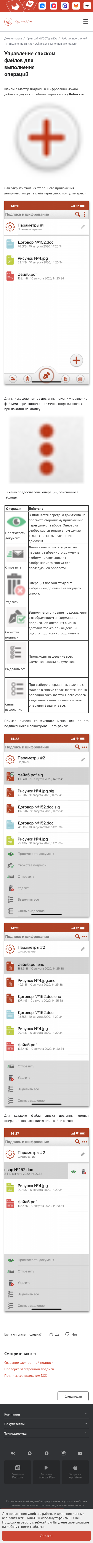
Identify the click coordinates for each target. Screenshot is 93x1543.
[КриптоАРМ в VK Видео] (54, 6)
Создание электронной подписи (28, 1362)
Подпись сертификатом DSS (25, 1375)
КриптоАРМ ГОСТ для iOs (41, 38)
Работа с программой (74, 38)
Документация (13, 38)
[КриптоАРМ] (22, 22)
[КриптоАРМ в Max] (65, 6)
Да (57, 1334)
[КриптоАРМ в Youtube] (80, 1453)
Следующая (73, 1396)
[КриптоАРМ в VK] (42, 6)
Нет (74, 1334)
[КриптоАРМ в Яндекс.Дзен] (87, 6)
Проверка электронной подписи (29, 1369)
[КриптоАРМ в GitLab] (76, 6)
